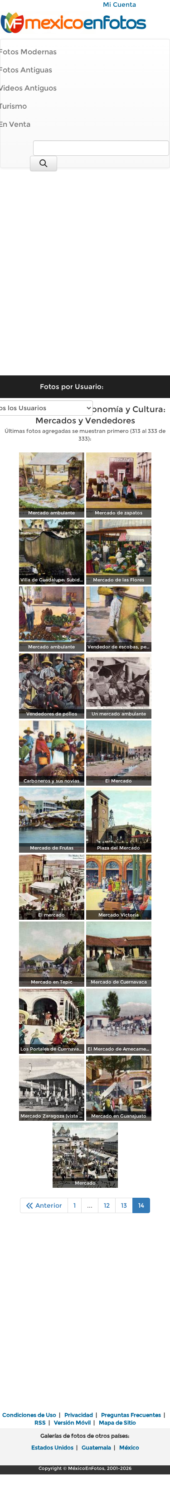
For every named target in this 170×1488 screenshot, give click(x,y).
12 (107, 1205)
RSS (40, 1422)
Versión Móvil (72, 1422)
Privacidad (78, 1414)
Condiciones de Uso (29, 1414)
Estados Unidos (52, 1447)
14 (141, 1205)
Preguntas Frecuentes (131, 1414)
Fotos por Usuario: (71, 386)
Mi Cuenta (119, 4)
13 (124, 1205)
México (129, 1447)
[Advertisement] (85, 265)
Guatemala (96, 1447)
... (89, 1205)
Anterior (48, 1205)
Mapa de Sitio (117, 1422)
